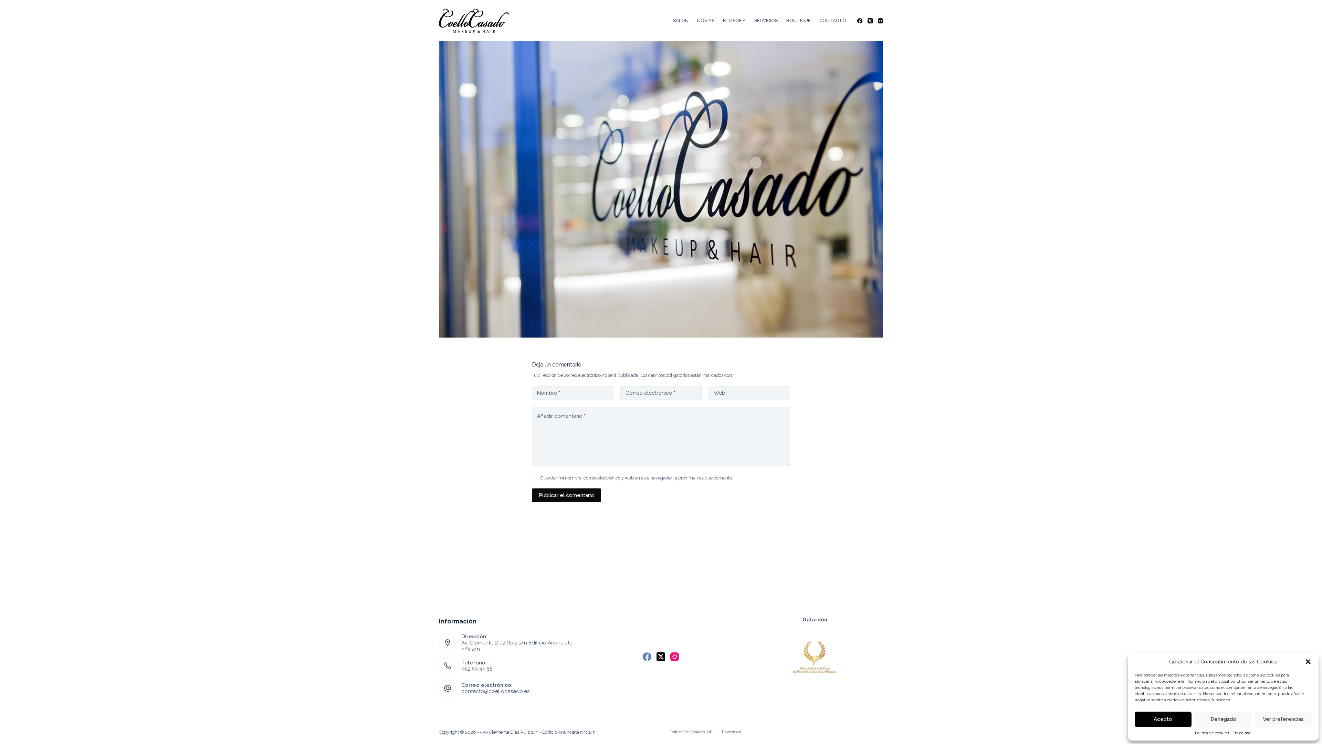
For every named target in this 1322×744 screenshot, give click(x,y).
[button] (1308, 661)
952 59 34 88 (477, 669)
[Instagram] (880, 20)
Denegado (1223, 719)
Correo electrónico (650, 393)
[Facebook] (859, 20)
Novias (705, 20)
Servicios (766, 20)
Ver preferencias (1283, 719)
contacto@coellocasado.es (495, 691)
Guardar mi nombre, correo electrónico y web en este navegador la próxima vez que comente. (637, 477)
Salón (681, 20)
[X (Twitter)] (870, 20)
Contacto (832, 20)
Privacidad (1241, 733)
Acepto (1163, 719)
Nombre (548, 393)
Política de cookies (1212, 733)
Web (719, 393)
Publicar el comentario (566, 495)
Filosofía (734, 20)
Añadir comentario (561, 416)
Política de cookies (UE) (691, 732)
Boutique (798, 20)
